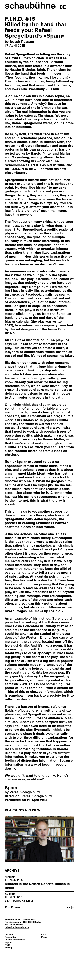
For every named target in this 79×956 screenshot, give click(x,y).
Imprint (8, 942)
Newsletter (10, 937)
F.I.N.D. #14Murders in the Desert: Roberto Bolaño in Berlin (37, 884)
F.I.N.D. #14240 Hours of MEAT (20, 899)
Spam (11, 788)
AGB (7, 945)
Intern (44, 934)
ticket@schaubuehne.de (17, 927)
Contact (9, 934)
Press (44, 937)
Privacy (8, 947)
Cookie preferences (15, 939)
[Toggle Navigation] (72, 7)
